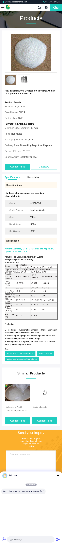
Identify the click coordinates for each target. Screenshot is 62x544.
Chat (56, 7)
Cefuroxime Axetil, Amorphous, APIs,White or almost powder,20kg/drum (16, 409)
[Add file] (4, 539)
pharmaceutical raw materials (20, 353)
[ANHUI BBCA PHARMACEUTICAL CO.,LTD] (12, 7)
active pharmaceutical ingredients (22, 359)
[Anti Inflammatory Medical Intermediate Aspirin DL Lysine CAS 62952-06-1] (31, 52)
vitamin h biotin (45, 353)
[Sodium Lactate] (44, 392)
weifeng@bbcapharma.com (16, 2)
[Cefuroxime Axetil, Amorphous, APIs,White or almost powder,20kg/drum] (17, 392)
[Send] (58, 539)
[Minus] (58, 475)
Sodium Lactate (40, 407)
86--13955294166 (52, 2)
